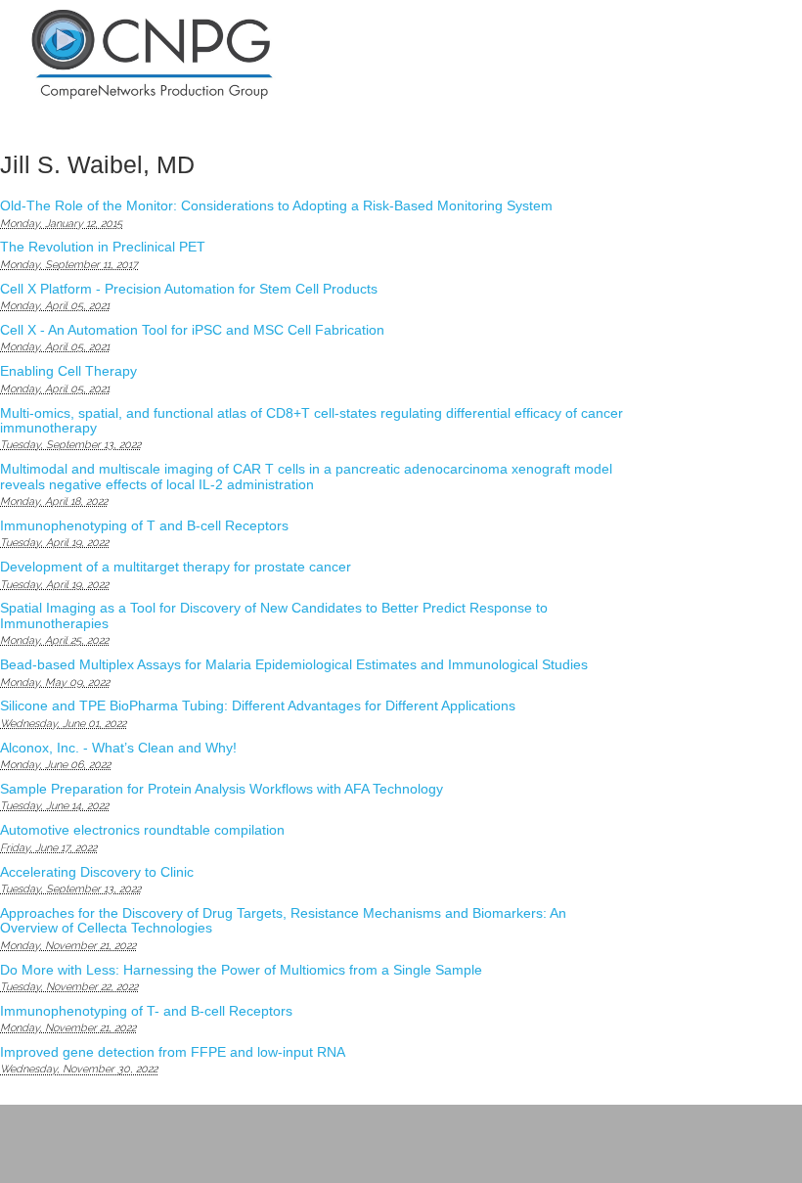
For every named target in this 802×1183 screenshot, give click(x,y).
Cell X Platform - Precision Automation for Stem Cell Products (189, 288)
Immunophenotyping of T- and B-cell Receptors (146, 1011)
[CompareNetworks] (226, 55)
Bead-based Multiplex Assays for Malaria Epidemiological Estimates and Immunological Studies (294, 664)
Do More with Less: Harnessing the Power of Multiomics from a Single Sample (241, 970)
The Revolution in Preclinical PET (102, 246)
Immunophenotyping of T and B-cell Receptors (144, 525)
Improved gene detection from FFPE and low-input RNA (172, 1052)
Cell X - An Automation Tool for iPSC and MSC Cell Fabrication (192, 330)
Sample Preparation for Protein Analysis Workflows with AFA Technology (221, 788)
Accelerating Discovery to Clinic (97, 872)
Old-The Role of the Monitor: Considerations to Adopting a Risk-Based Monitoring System (276, 205)
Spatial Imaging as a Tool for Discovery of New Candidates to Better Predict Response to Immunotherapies (274, 615)
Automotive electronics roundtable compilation (142, 830)
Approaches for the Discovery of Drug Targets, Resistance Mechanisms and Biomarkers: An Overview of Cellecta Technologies (283, 920)
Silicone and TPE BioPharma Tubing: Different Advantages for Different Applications (257, 705)
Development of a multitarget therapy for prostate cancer (175, 566)
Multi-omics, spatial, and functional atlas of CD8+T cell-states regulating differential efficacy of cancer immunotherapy (311, 420)
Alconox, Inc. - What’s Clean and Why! (118, 747)
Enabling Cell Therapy (68, 371)
